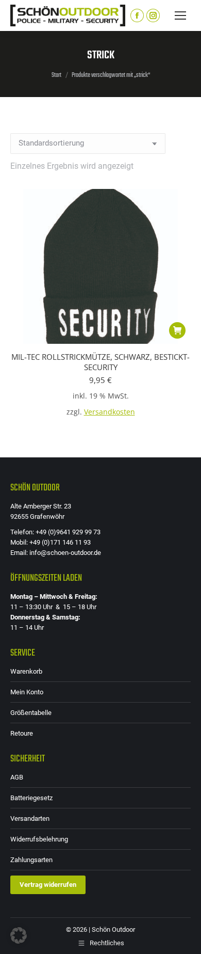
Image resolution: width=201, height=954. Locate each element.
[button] (177, 330)
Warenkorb (26, 671)
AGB (16, 777)
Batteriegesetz (31, 798)
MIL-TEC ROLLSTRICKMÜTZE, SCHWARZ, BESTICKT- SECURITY (100, 362)
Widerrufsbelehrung (39, 839)
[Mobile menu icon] (180, 15)
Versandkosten (109, 412)
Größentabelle (31, 713)
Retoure (21, 733)
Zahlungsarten (31, 860)
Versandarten (29, 818)
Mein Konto (26, 692)
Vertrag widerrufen (48, 884)
